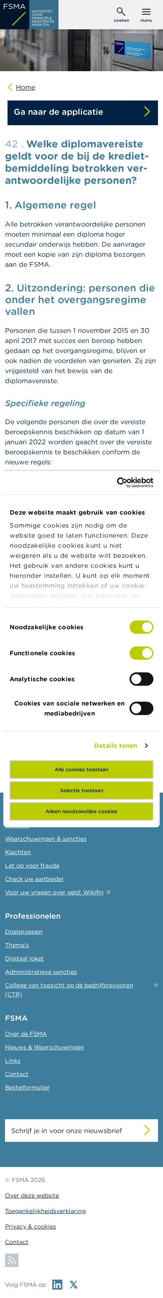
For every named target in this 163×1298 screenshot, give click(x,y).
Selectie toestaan (81, 790)
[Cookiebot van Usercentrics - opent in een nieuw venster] (117, 482)
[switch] (141, 652)
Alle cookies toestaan (81, 769)
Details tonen (115, 745)
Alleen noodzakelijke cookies (81, 811)
